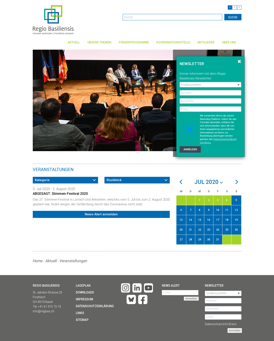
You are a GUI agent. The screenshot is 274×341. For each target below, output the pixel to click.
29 (199, 239)
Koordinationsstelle (173, 42)
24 (217, 229)
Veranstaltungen (73, 261)
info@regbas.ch (43, 311)
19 (236, 219)
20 (181, 229)
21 (190, 229)
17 (217, 219)
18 (226, 219)
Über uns (229, 42)
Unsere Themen (99, 42)
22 (199, 229)
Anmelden (235, 330)
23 (208, 229)
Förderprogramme (134, 42)
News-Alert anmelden (101, 214)
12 (236, 209)
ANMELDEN (190, 149)
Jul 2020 (207, 182)
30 (208, 239)
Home (38, 261)
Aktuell (74, 42)
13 (181, 219)
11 (226, 209)
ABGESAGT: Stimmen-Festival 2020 (60, 194)
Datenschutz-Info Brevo (221, 324)
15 (199, 219)
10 (217, 209)
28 (190, 239)
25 (226, 229)
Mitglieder (206, 42)
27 (181, 239)
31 (217, 239)
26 (236, 229)
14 (190, 219)
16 (208, 219)
